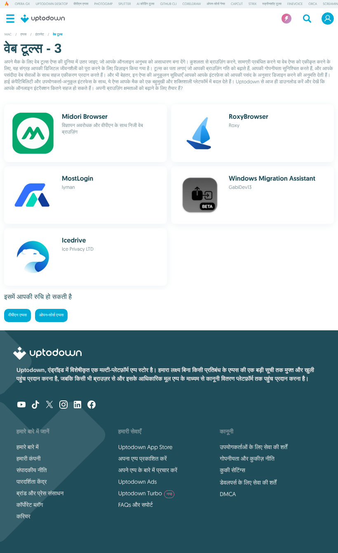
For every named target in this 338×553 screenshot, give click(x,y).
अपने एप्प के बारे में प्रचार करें (147, 470)
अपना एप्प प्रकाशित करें (142, 458)
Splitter (124, 4)
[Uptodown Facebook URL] (91, 405)
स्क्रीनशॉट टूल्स (272, 4)
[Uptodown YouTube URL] (21, 405)
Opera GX (22, 4)
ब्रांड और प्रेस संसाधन (39, 493)
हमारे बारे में (27, 447)
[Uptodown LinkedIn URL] (77, 405)
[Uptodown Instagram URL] (63, 405)
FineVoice (295, 4)
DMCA (228, 494)
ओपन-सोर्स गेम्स (216, 4)
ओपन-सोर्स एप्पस (51, 315)
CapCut (237, 4)
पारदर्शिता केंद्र (31, 481)
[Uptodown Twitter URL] (49, 405)
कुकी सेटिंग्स (232, 470)
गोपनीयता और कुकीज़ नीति (247, 458)
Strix (252, 4)
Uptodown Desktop (51, 4)
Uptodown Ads (137, 481)
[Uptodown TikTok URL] (35, 405)
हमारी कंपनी (28, 458)
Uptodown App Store (145, 447)
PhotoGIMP (103, 4)
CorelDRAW (191, 4)
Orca (312, 4)
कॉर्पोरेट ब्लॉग (29, 504)
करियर (23, 516)
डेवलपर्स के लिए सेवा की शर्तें (248, 482)
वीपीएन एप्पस (80, 4)
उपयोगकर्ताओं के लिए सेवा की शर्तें (253, 447)
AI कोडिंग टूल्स (145, 4)
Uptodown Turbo (145, 493)
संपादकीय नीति (31, 470)
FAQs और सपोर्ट (135, 504)
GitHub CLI (168, 4)
